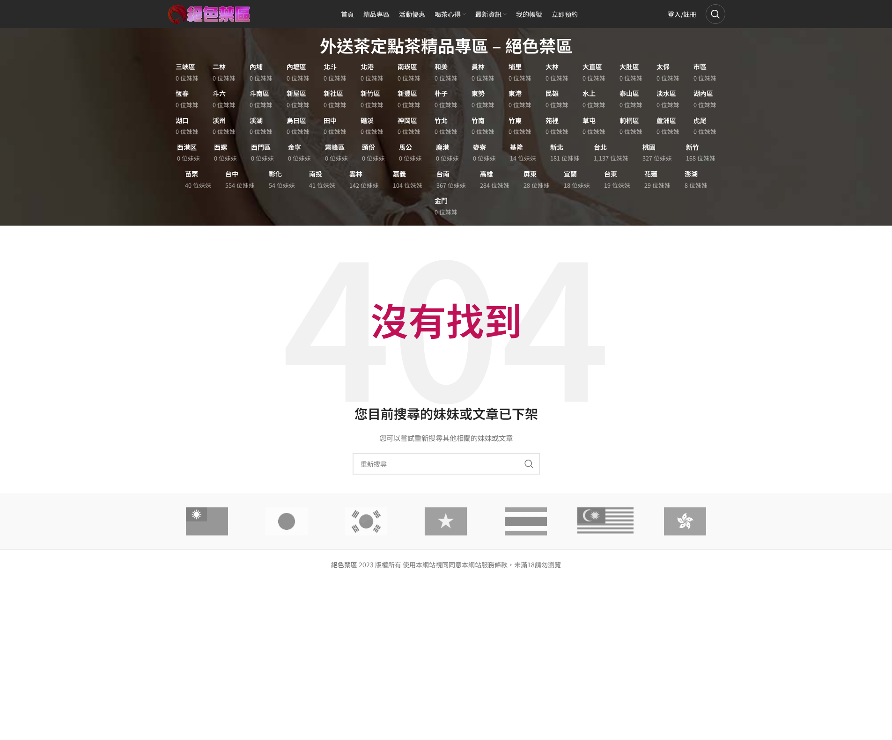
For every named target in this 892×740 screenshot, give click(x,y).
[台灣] (207, 521)
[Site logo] (209, 13)
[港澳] (685, 521)
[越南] (446, 521)
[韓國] (366, 521)
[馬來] (605, 521)
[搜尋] (715, 14)
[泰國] (526, 521)
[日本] (286, 521)
